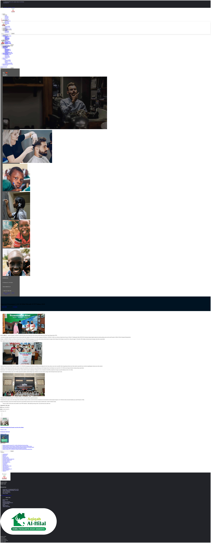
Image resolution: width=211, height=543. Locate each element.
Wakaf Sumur (6, 469)
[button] (22, 20)
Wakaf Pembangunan (7, 468)
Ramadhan (5, 464)
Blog (4, 456)
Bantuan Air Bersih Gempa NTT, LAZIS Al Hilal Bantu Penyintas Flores (15, 445)
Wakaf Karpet (5, 466)
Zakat (4, 470)
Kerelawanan (6, 458)
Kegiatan (5, 457)
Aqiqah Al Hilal (3, 536)
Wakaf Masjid (6, 467)
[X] (2, 7)
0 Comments (15, 306)
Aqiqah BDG (2, 537)
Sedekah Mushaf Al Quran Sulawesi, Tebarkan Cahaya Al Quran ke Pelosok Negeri (17, 446)
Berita (5, 455)
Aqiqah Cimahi (3, 541)
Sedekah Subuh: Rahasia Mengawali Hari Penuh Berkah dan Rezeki (14, 448)
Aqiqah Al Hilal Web (4, 540)
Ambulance (5, 454)
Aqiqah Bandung (3, 539)
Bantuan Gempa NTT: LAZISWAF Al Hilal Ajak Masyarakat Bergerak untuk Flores (17, 449)
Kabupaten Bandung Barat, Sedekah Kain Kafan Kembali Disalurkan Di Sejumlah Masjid (18, 447)
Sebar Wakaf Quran (7, 465)
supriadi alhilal (4, 306)
